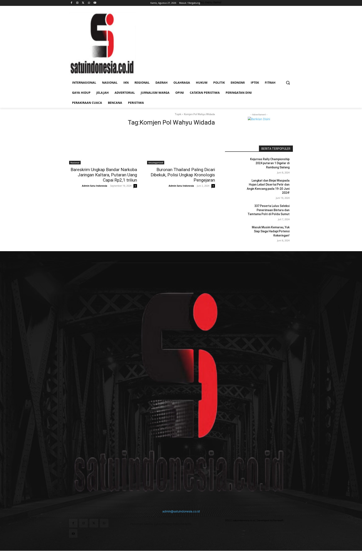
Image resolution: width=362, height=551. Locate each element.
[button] (288, 83)
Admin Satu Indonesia (94, 185)
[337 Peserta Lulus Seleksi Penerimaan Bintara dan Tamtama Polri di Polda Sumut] (235, 211)
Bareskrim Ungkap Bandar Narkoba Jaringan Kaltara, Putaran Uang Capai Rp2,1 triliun (104, 175)
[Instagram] (77, 3)
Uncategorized (155, 162)
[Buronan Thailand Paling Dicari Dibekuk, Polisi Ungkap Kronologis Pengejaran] (181, 147)
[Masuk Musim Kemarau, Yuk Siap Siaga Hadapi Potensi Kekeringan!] (235, 232)
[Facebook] (71, 3)
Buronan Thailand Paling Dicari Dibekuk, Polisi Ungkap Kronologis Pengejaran (183, 175)
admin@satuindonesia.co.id (181, 511)
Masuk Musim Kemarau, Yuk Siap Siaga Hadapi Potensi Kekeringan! (271, 231)
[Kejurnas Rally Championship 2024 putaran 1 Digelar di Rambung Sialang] (235, 164)
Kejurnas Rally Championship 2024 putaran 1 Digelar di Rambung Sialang (270, 163)
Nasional (74, 162)
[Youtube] (94, 3)
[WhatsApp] (89, 3)
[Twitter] (83, 3)
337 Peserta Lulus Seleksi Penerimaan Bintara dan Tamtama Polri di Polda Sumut (269, 210)
